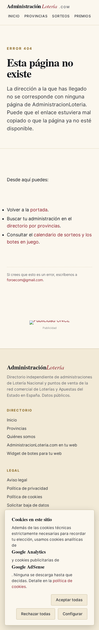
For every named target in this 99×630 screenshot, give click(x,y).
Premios (82, 16)
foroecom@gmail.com (25, 280)
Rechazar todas (35, 613)
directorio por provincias (33, 225)
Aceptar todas (69, 599)
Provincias (35, 16)
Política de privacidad (27, 488)
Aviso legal (17, 480)
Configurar (72, 613)
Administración (38, 6)
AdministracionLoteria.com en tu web (42, 445)
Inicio (14, 16)
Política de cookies (24, 496)
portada (38, 209)
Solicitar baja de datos (28, 505)
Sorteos (61, 16)
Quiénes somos (21, 436)
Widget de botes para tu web (34, 453)
